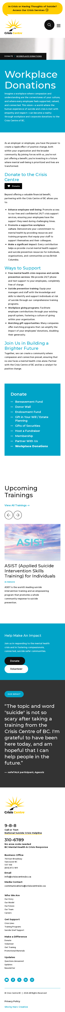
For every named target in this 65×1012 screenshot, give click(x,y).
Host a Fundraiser (27, 431)
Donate (9, 56)
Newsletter (10, 968)
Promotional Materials (15, 951)
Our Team (9, 909)
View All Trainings (16, 505)
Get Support (12, 919)
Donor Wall (23, 407)
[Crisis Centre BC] (14, 33)
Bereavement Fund (29, 401)
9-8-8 (10, 825)
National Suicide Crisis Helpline (23, 832)
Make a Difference (16, 936)
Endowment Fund (28, 412)
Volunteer (16, 669)
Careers (8, 913)
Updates (10, 957)
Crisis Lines (9, 923)
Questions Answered (14, 961)
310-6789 (14, 839)
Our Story (9, 899)
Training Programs (13, 927)
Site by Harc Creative (16, 1007)
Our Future (9, 906)
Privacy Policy (12, 1001)
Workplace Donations (29, 56)
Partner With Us (26, 441)
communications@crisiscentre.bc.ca (25, 886)
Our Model (9, 902)
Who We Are (12, 895)
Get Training (10, 947)
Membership (24, 436)
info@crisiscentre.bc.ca (18, 876)
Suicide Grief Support (14, 930)
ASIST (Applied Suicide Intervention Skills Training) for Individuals (30, 571)
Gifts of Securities (27, 425)
